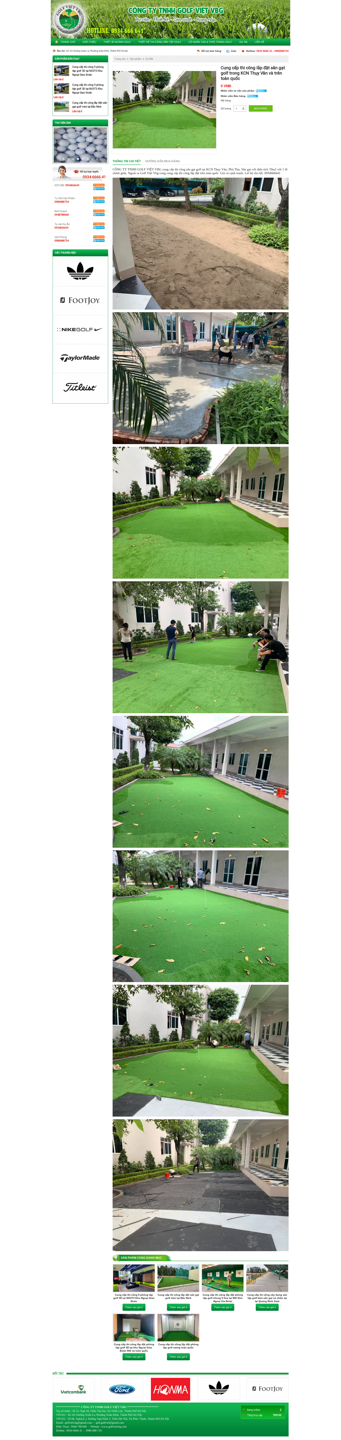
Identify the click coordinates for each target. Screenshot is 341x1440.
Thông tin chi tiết (127, 161)
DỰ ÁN (243, 41)
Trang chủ (68, 41)
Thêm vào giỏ (133, 1307)
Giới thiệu (89, 41)
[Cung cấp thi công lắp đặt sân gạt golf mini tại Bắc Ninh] (178, 1278)
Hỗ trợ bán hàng (211, 51)
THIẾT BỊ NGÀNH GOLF (117, 41)
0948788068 (62, 214)
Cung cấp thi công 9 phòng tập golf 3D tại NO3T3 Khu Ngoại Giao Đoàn (88, 70)
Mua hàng (260, 108)
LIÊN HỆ (259, 41)
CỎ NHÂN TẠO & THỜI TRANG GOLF (210, 41)
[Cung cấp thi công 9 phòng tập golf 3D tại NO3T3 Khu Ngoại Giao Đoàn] (134, 1278)
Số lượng (226, 108)
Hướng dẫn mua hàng (162, 161)
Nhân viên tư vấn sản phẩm (237, 90)
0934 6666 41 (94, 177)
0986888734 (62, 201)
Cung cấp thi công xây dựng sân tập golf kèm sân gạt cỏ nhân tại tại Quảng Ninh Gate (267, 1298)
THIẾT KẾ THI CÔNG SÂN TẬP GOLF (159, 41)
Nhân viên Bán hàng (233, 96)
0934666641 (72, 185)
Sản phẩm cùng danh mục (141, 1257)
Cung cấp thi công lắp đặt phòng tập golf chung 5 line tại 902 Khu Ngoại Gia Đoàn (223, 1298)
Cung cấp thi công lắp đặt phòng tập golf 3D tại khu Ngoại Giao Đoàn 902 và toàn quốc (134, 1347)
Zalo (233, 51)
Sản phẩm (135, 59)
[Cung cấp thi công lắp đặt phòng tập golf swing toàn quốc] (178, 1327)
